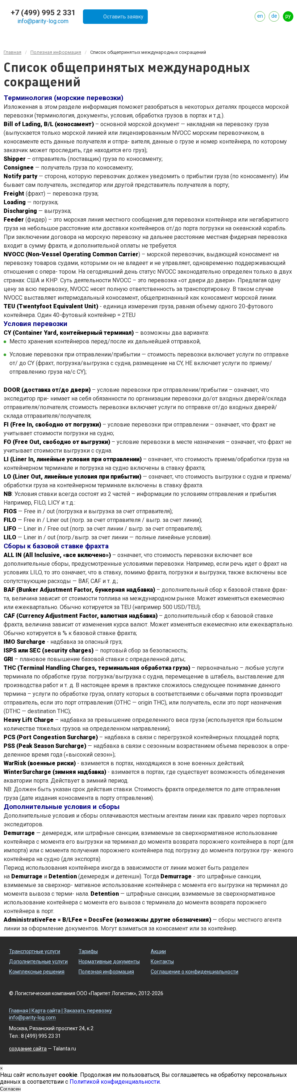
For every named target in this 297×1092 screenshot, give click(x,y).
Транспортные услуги (34, 951)
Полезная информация (55, 52)
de (274, 16)
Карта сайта (46, 1011)
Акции (158, 951)
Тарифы (88, 951)
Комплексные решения (36, 972)
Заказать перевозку (88, 1011)
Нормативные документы (109, 961)
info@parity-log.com (42, 21)
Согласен (10, 1089)
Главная (12, 52)
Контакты (162, 961)
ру (288, 16)
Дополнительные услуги (38, 961)
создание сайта (28, 1049)
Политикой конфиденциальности (115, 1081)
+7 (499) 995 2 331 (43, 12)
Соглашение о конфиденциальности (194, 972)
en (260, 16)
